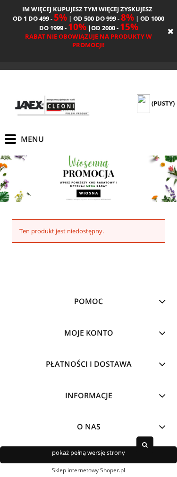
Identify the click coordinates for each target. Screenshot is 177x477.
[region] (88, 178)
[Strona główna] (52, 106)
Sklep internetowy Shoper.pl (88, 470)
